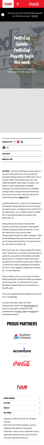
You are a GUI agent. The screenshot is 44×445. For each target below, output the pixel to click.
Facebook (19, 311)
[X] (8, 147)
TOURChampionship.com (30, 306)
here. (15, 297)
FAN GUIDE (34, 16)
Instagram (33, 311)
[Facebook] (4, 147)
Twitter (24, 311)
